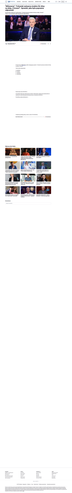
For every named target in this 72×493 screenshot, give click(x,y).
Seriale (44, 1)
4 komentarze (43, 43)
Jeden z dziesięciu (38, 472)
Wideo (49, 1)
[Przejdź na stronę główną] (6, 2)
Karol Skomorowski (11, 43)
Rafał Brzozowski (54, 473)
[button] (59, 1)
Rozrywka (19, 1)
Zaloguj (63, 1)
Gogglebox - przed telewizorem (9, 472)
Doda (52, 474)
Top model (37, 474)
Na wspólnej (22, 472)
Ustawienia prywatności (51, 484)
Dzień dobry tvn (7, 474)
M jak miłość (22, 474)
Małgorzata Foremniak (55, 472)
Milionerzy (24, 64)
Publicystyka (30, 1)
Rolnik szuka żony (7, 473)
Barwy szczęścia (23, 473)
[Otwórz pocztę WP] (56, 1)
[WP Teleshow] (12, 1)
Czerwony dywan (38, 1)
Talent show (24, 1)
